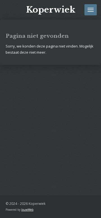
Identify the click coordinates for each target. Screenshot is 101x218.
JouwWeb (27, 210)
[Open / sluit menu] (90, 9)
